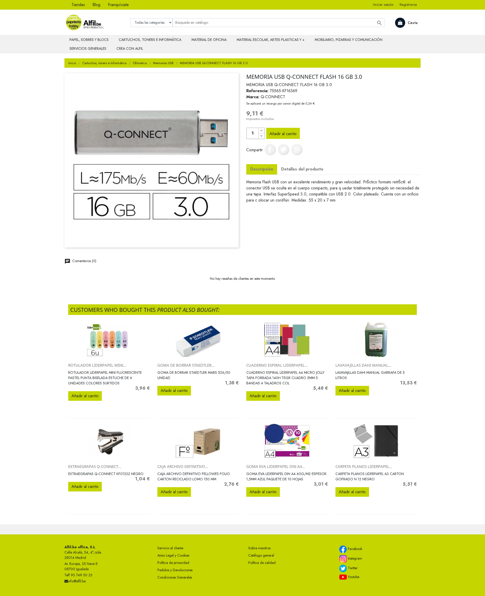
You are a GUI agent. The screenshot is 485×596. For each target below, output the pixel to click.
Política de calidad (262, 562)
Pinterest (297, 149)
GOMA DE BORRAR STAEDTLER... (185, 365)
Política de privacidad (173, 562)
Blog (96, 5)
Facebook (354, 548)
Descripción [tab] (261, 169)
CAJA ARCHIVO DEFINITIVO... (182, 466)
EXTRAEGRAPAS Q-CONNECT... (94, 466)
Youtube (353, 576)
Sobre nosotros (259, 548)
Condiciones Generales (174, 577)
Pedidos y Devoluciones (174, 570)
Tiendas (78, 5)
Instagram (354, 558)
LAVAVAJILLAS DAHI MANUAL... (363, 365)
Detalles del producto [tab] (302, 169)
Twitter (352, 567)
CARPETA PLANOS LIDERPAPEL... (363, 466)
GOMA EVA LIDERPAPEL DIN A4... (275, 466)
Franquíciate (118, 5)
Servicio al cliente (170, 548)
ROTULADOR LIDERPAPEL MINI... (97, 365)
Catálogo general (261, 555)
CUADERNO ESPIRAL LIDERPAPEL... (277, 365)
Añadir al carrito (283, 134)
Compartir (270, 149)
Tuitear (283, 149)
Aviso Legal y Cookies (173, 555)
